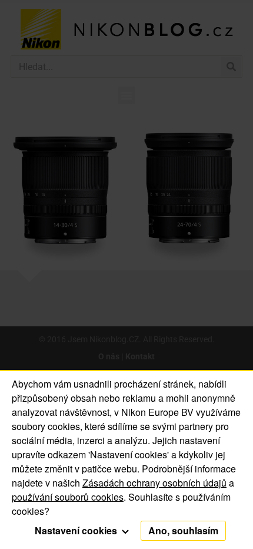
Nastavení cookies (77, 530)
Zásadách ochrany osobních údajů (154, 483)
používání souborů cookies (68, 497)
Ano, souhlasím (183, 530)
